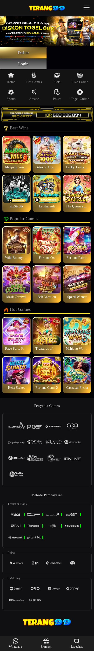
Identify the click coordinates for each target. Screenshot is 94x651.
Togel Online (80, 99)
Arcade (34, 99)
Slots (57, 82)
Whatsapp (15, 646)
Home (11, 82)
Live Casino (80, 82)
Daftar (23, 52)
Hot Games (34, 82)
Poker (57, 99)
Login (23, 63)
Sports (11, 99)
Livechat (77, 646)
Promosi (46, 646)
